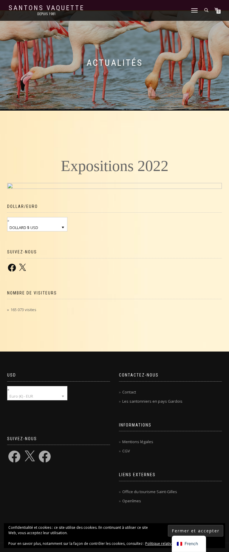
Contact (129, 392)
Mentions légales (137, 441)
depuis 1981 (46, 14)
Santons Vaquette (46, 8)
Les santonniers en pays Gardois (152, 401)
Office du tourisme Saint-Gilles (149, 491)
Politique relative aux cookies (169, 543)
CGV (126, 451)
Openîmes (131, 501)
